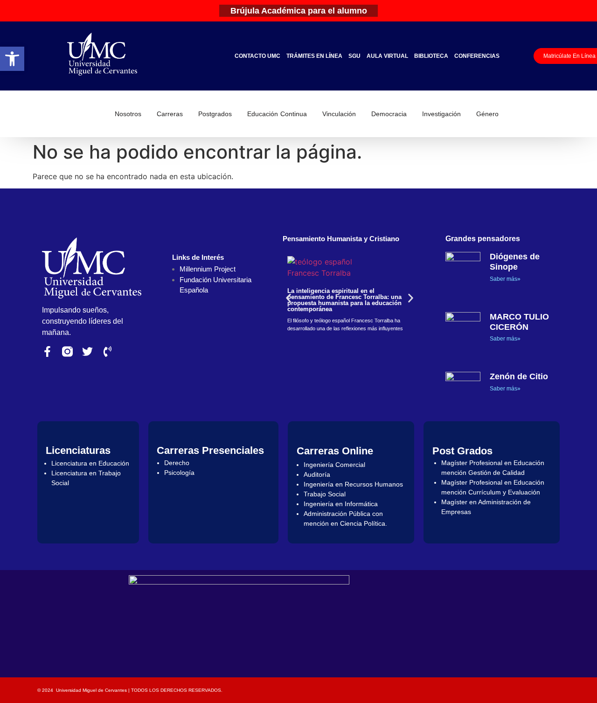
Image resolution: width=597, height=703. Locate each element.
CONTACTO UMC (257, 56)
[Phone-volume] (107, 351)
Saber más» (505, 279)
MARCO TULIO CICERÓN (519, 322)
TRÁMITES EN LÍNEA (314, 56)
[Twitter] (87, 351)
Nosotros (128, 114)
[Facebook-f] (47, 351)
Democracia (389, 114)
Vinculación (339, 114)
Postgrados (215, 114)
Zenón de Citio (519, 376)
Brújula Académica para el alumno (298, 10)
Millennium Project (208, 269)
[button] (12, 59)
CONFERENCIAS (477, 56)
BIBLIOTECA (431, 56)
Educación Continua (277, 114)
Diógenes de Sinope (515, 261)
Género (487, 114)
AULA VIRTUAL (387, 56)
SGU (354, 56)
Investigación (441, 114)
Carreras (170, 114)
